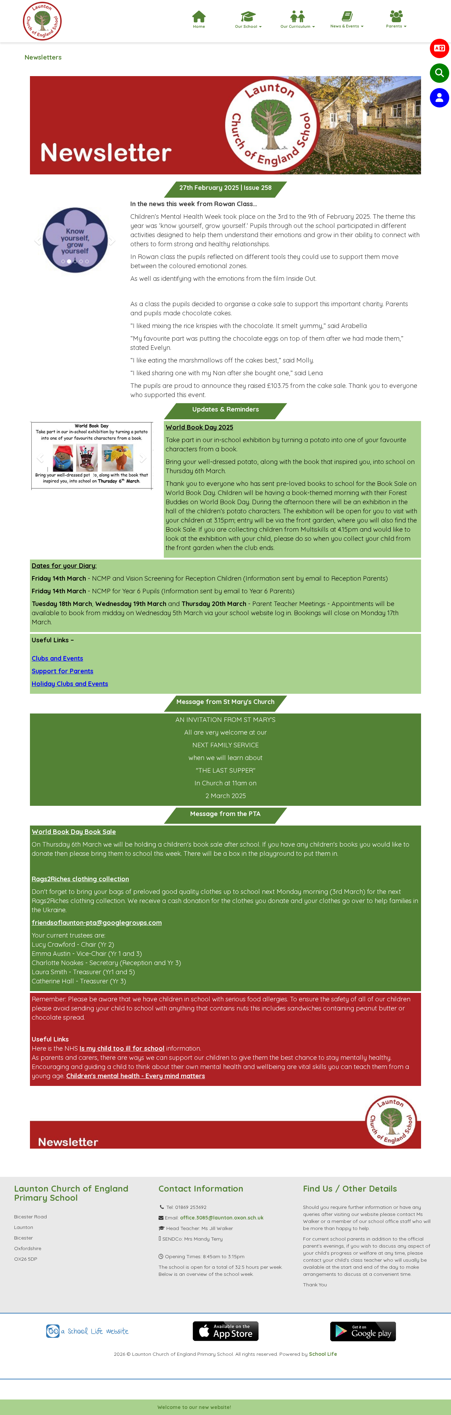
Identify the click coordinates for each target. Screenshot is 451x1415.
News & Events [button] (345, 26)
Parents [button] (394, 26)
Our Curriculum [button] (295, 26)
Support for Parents (62, 671)
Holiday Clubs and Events (70, 684)
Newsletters (43, 57)
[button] (36, 238)
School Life (323, 1354)
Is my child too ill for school (122, 1048)
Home (199, 26)
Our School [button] (246, 26)
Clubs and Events (57, 658)
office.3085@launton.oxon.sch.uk (222, 1218)
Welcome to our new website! (172, 1407)
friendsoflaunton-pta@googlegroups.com (97, 923)
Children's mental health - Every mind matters (135, 1076)
